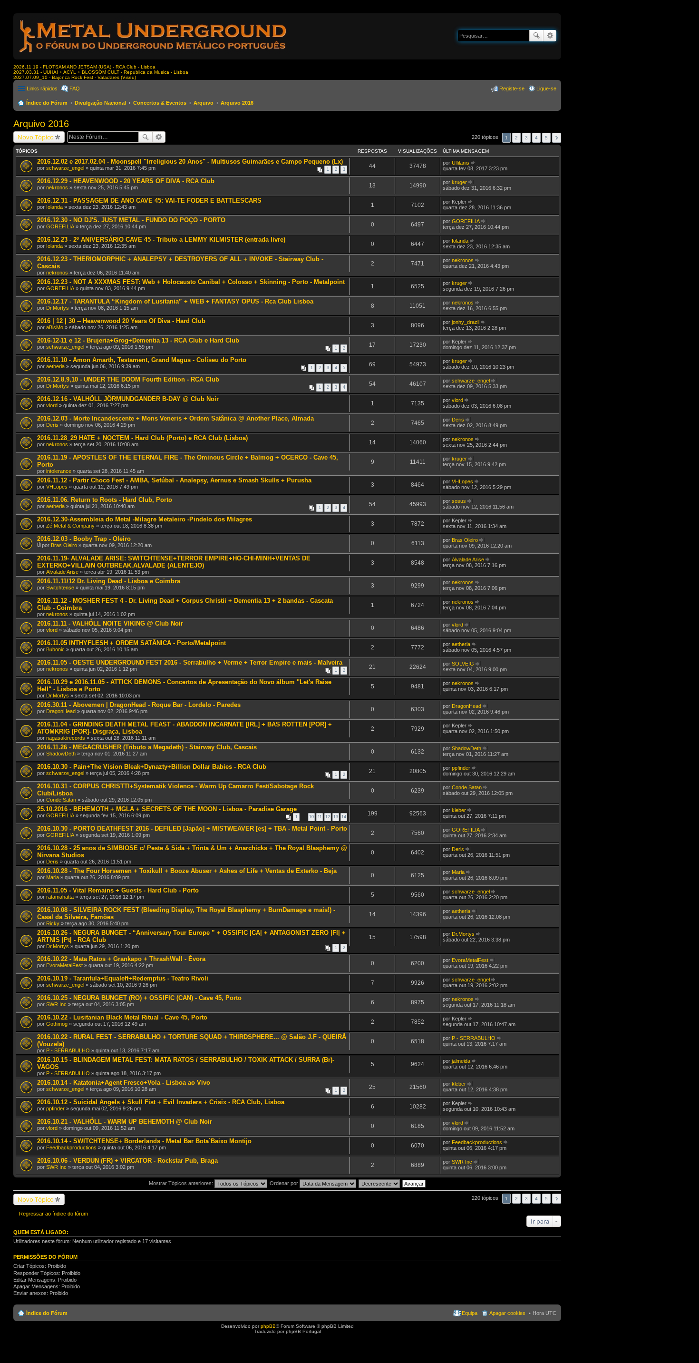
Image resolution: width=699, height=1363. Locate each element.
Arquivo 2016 (237, 103)
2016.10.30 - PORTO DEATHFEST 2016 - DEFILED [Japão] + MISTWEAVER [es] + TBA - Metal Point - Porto (192, 828)
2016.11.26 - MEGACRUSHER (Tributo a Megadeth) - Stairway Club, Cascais (147, 747)
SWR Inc (56, 1004)
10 (311, 816)
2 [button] (516, 137)
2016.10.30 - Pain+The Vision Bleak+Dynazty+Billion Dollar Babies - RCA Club (151, 766)
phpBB (268, 1326)
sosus (459, 501)
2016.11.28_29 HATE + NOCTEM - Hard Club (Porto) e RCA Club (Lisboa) (142, 437)
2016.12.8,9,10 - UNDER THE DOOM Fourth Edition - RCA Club (128, 379)
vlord (52, 405)
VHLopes (57, 487)
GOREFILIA (60, 226)
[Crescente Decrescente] (380, 1183)
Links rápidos (42, 88)
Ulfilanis (460, 163)
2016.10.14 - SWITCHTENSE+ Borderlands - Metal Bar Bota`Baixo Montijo (144, 1141)
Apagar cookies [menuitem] (507, 1313)
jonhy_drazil (465, 322)
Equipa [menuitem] (469, 1313)
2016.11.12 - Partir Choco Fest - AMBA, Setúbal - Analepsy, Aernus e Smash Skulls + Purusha (174, 480)
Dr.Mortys (57, 308)
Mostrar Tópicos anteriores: (181, 1183)
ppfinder (461, 768)
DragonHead (61, 711)
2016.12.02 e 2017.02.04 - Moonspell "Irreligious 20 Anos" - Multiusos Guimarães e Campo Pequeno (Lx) (190, 161)
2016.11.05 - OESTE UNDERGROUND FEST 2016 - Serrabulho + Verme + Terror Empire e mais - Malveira (189, 662)
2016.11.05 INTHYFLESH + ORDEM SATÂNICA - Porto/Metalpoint (131, 643)
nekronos (57, 187)
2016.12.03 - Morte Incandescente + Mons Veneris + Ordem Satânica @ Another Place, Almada (175, 418)
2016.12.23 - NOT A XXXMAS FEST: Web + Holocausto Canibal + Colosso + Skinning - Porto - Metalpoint (191, 281)
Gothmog (57, 1024)
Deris (52, 425)
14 (343, 816)
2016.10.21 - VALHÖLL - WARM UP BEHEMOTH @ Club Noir (124, 1121)
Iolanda (54, 207)
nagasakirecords (65, 738)
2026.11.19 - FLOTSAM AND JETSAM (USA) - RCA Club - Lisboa (84, 66)
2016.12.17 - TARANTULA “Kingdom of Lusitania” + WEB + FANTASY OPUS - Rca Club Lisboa (175, 301)
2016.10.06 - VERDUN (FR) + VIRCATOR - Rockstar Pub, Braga (127, 1160)
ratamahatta (60, 897)
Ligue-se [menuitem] (546, 88)
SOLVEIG (463, 664)
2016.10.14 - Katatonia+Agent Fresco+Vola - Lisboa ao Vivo (123, 1082)
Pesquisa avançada (550, 35)
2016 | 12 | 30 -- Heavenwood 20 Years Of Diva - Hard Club (121, 320)
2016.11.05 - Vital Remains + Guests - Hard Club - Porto (118, 890)
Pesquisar (536, 35)
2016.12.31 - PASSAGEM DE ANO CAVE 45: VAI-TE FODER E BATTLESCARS (149, 200)
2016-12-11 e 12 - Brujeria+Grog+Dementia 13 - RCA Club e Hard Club (138, 340)
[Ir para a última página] (473, 163)
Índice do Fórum (47, 103)
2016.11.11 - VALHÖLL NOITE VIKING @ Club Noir (110, 623)
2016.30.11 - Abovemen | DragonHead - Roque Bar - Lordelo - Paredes (139, 704)
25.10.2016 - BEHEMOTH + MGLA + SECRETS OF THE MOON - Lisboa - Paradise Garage (167, 809)
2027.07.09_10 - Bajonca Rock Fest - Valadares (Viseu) (74, 77)
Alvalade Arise (62, 572)
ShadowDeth (61, 753)
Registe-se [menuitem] (511, 88)
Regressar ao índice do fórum (53, 1213)
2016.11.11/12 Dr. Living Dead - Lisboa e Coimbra (108, 581)
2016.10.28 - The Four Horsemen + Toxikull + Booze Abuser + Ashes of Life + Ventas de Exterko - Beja (187, 870)
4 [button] (536, 137)
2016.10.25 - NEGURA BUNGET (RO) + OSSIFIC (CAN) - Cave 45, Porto (139, 997)
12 (327, 816)
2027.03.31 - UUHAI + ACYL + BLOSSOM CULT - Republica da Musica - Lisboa (100, 72)
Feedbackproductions (71, 1147)
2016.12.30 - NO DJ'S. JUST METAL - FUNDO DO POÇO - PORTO (131, 220)
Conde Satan (61, 800)
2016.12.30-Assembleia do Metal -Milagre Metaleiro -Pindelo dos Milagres (144, 519)
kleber (459, 810)
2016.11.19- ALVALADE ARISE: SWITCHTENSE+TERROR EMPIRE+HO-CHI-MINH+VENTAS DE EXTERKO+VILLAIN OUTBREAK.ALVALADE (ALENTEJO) (174, 562)
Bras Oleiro (64, 545)
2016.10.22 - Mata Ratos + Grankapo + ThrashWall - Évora (121, 958)
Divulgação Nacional (100, 103)
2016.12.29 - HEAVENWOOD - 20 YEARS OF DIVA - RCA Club (125, 181)
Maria (52, 877)
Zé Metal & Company (70, 526)
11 (320, 816)
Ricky (52, 923)
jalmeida (461, 1061)
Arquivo (204, 103)
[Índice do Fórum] (153, 54)
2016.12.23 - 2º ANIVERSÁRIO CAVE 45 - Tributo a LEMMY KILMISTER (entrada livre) (161, 239)
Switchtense (60, 587)
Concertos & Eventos (159, 103)
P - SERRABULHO (68, 1050)
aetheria (55, 366)
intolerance (58, 471)
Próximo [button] (556, 138)
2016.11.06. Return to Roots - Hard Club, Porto (104, 499)
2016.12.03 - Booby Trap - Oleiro (84, 538)
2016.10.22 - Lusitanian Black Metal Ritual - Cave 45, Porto (122, 1017)
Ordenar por (285, 1183)
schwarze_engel (65, 168)
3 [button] (526, 137)
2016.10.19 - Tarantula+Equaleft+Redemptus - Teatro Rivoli (122, 978)
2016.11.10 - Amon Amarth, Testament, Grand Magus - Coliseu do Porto (141, 359)
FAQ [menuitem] (74, 88)
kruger (459, 182)
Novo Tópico (36, 137)
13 (335, 816)
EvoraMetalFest (64, 965)
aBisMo (54, 327)
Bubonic (55, 649)
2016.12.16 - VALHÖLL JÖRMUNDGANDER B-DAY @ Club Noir (128, 398)
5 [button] (546, 137)
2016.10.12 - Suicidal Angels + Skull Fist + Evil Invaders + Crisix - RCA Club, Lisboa (160, 1102)
